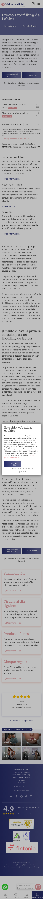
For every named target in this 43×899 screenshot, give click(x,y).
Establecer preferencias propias (22, 470)
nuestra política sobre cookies (19, 456)
